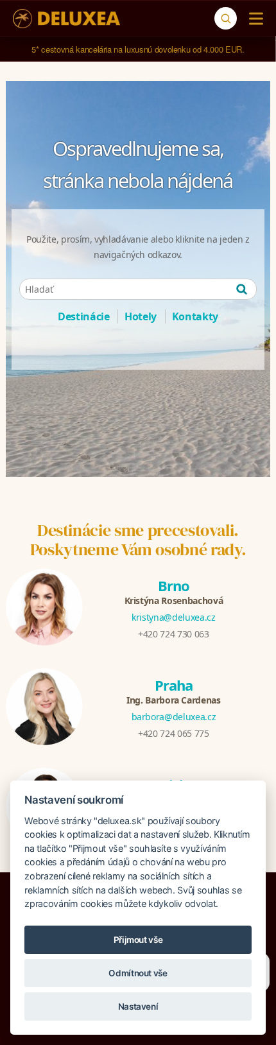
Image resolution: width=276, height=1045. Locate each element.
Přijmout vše (138, 940)
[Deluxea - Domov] (66, 18)
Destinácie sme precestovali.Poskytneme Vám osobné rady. (138, 540)
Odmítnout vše (137, 973)
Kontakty (195, 316)
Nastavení (138, 1006)
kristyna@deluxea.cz (173, 617)
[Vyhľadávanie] (225, 18)
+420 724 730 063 (173, 634)
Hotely (141, 316)
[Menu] (253, 18)
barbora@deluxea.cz (174, 717)
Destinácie (84, 316)
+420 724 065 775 (173, 733)
